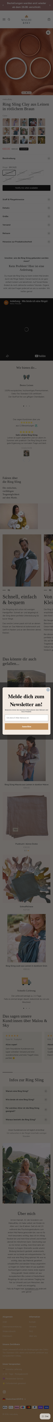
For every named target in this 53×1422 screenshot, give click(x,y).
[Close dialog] (48, 689)
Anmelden (26, 726)
